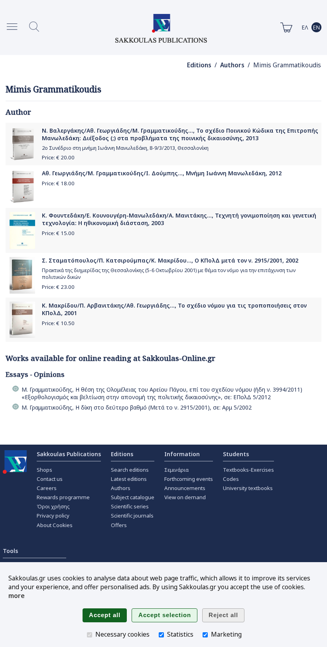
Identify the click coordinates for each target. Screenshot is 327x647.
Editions (199, 65)
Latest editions (129, 478)
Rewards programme (63, 497)
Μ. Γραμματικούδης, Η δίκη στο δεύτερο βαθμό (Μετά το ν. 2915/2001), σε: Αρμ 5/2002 (137, 407)
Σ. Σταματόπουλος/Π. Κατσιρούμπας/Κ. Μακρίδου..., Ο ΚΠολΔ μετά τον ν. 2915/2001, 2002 (170, 260)
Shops (44, 469)
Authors (232, 65)
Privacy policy (53, 515)
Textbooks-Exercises (248, 469)
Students (236, 454)
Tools (10, 551)
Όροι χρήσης (53, 506)
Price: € (58, 157)
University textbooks (248, 488)
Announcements (184, 488)
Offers (119, 525)
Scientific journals (132, 515)
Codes (231, 478)
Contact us (50, 478)
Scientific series (130, 506)
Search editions (130, 469)
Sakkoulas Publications (69, 454)
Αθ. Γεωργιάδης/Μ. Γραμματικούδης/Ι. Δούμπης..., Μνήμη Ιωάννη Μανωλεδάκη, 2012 (162, 173)
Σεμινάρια (176, 469)
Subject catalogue (132, 497)
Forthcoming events (188, 478)
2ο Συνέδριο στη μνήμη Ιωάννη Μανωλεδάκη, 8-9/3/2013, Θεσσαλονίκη (125, 148)
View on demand (185, 497)
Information (182, 454)
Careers (47, 488)
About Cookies (55, 525)
